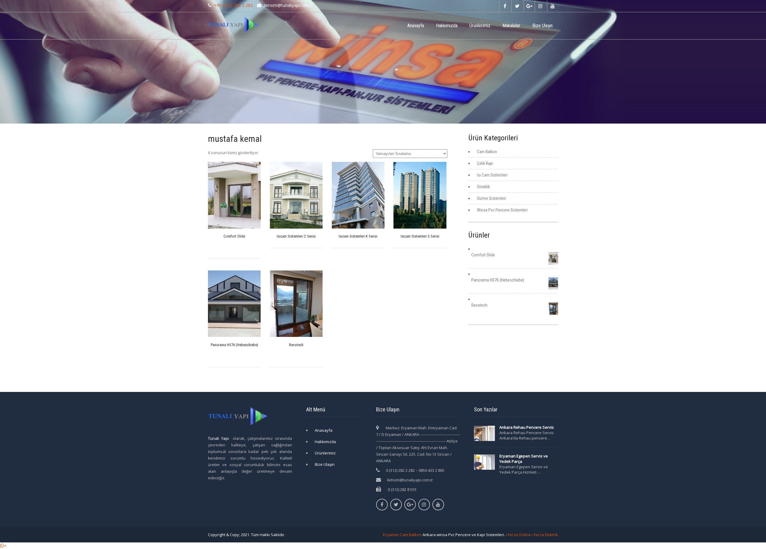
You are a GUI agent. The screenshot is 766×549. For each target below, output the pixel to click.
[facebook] (504, 6)
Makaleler (511, 25)
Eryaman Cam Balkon (402, 534)
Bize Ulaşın (542, 25)
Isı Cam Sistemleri (492, 175)
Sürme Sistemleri (491, 198)
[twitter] (516, 6)
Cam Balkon (487, 151)
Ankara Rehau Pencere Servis (527, 427)
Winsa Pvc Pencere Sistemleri (502, 210)
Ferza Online (519, 534)
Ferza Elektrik (546, 534)
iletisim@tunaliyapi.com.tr (410, 480)
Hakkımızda (447, 25)
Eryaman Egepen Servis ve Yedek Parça (523, 458)
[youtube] (552, 6)
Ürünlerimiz (479, 25)
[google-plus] (529, 6)
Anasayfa (415, 25)
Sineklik (483, 186)
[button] (3, 545)
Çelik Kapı (485, 163)
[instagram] (540, 6)
